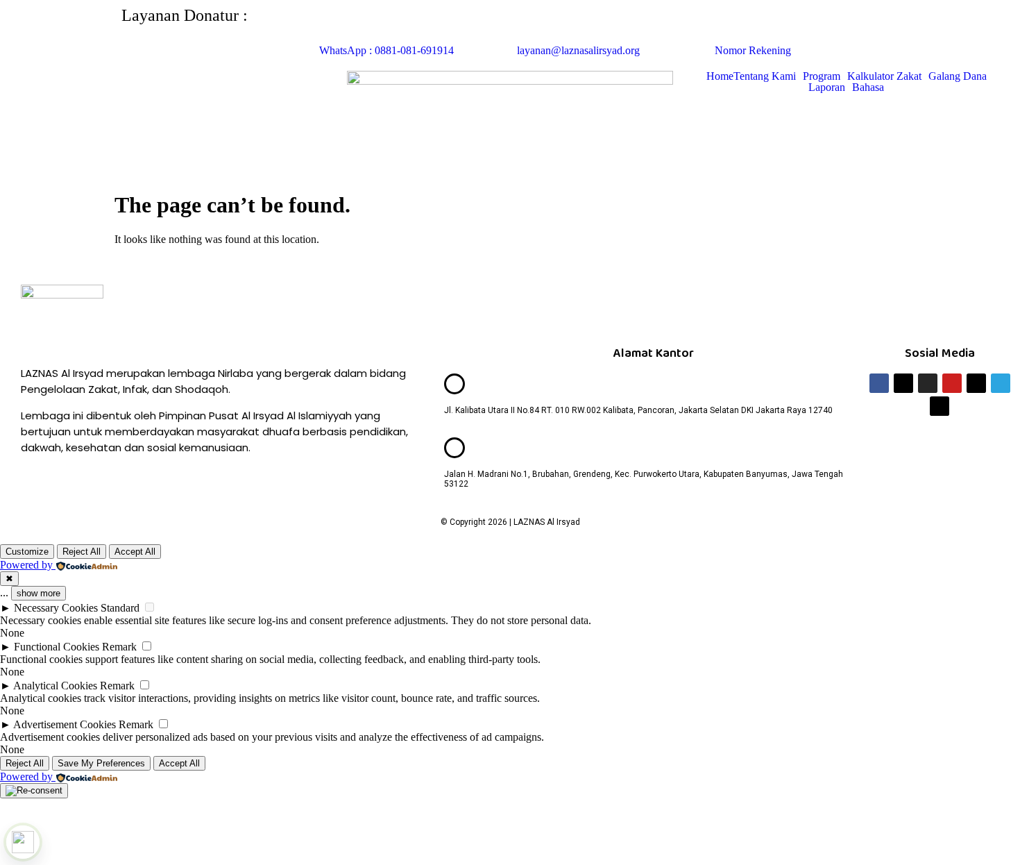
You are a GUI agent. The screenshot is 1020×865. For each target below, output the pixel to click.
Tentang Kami (764, 76)
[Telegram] (1000, 383)
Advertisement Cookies (64, 724)
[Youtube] (952, 383)
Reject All (81, 551)
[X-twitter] (903, 383)
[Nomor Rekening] (732, 24)
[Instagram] (927, 383)
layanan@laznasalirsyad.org (578, 50)
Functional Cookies (56, 647)
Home (719, 76)
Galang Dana (957, 76)
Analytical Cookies (55, 685)
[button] (768, 76)
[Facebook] (879, 383)
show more (38, 593)
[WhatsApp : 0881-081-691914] (336, 24)
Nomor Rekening (753, 50)
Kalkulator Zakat (884, 76)
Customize (27, 551)
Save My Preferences (101, 763)
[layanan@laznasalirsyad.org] (534, 24)
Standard (120, 608)
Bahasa (868, 87)
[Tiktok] (976, 383)
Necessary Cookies (56, 608)
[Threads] (939, 406)
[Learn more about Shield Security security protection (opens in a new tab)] (23, 842)
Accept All (134, 551)
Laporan (826, 87)
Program (821, 76)
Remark (119, 647)
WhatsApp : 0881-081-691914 (386, 50)
